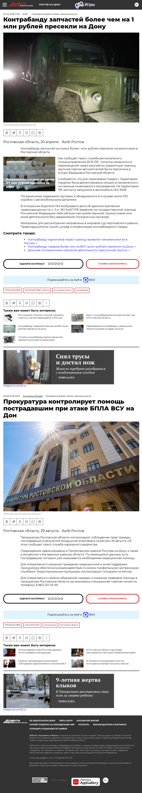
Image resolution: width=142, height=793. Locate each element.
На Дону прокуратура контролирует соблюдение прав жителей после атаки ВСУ (42, 662)
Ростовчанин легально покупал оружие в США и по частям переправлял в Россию (41, 316)
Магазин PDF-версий (88, 721)
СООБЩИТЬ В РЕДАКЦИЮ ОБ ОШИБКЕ (48, 729)
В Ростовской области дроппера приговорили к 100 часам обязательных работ (111, 651)
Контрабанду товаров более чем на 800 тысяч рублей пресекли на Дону (81, 246)
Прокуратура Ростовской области (22, 513)
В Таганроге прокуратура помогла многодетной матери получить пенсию (107, 662)
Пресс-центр (66, 721)
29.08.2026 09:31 (11, 396)
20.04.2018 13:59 (11, 14)
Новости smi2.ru (14, 385)
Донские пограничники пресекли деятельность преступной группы (77, 250)
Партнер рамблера (59, 780)
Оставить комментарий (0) (112, 264)
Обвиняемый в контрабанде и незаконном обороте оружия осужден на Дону (109, 327)
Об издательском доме (42, 721)
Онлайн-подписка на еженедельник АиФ (51, 725)
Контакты (83, 725)
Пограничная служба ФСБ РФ (19, 124)
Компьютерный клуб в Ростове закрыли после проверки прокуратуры (39, 651)
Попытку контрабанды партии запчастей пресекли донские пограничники (40, 338)
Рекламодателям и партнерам (109, 725)
